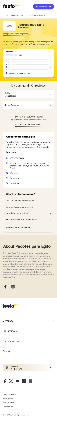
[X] (11, 381)
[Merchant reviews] (9, 26)
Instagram (14, 183)
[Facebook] (4, 381)
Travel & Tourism (16, 15)
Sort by (7, 93)
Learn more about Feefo (18, 227)
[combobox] (28, 94)
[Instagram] (30, 381)
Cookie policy (8, 407)
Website (14, 173)
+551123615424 (17, 158)
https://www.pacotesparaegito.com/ (16, 34)
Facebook (14, 178)
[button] (28, 94)
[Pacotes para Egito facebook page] (5, 287)
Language (14, 366)
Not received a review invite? (28, 124)
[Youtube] (17, 381)
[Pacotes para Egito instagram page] (13, 287)
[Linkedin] (24, 381)
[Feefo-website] (11, 6)
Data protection (8, 403)
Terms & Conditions (10, 395)
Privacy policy (8, 399)
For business (42, 6)
